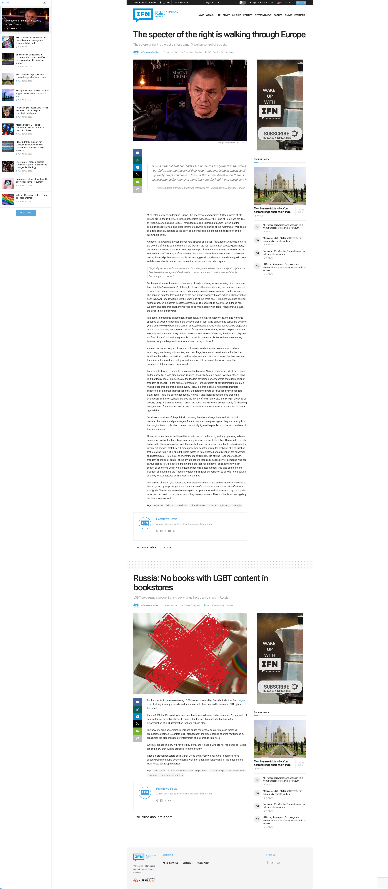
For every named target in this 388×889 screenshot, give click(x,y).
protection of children (172, 775)
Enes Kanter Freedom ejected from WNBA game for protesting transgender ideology (31, 165)
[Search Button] (272, 2)
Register (263, 3)
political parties (197, 505)
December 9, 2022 (171, 52)
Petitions (299, 15)
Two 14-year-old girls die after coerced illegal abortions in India (272, 210)
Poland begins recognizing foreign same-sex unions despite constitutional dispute (32, 110)
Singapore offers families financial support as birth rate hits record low (32, 93)
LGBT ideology (217, 771)
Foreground (189, 52)
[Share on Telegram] (137, 167)
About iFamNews (140, 3)
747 (209, 52)
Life (219, 15)
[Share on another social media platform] (137, 189)
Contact (152, 3)
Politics (247, 15)
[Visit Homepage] (155, 15)
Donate (301, 2)
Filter (44, 3)
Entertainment (263, 15)
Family (226, 15)
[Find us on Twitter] (164, 2)
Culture (236, 15)
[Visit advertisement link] (280, 105)
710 (208, 605)
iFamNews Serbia (150, 52)
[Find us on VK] (168, 2)
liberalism (182, 505)
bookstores (159, 771)
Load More (25, 213)
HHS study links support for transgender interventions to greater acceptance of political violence (284, 267)
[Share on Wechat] (137, 182)
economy (158, 505)
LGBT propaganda (235, 771)
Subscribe (183, 2)
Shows (288, 15)
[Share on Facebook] (137, 152)
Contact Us (187, 863)
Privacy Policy (203, 863)
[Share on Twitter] (137, 174)
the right (237, 505)
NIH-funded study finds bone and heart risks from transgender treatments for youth (31, 40)
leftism (169, 505)
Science (278, 15)
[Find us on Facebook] (160, 2)
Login (253, 3)
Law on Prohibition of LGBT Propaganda (187, 771)
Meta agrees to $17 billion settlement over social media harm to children (30, 128)
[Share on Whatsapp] (137, 160)
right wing (224, 505)
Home (201, 15)
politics (212, 505)
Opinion (210, 15)
